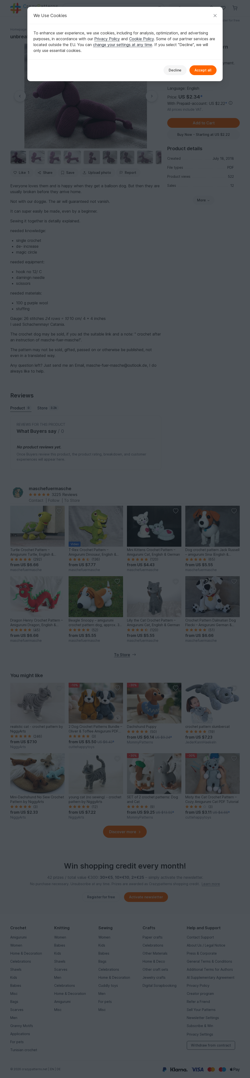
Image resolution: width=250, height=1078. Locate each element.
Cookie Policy (141, 38)
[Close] (215, 15)
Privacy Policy (107, 38)
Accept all (203, 70)
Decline (175, 70)
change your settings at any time (122, 44)
